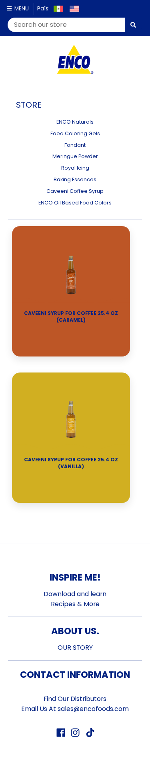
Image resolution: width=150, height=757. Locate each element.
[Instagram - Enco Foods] (75, 732)
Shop (71, 341)
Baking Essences (75, 179)
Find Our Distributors (75, 698)
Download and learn (75, 594)
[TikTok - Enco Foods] (89, 732)
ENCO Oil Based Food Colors (75, 202)
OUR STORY (75, 647)
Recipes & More (75, 604)
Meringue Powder (75, 156)
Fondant (75, 145)
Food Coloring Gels (75, 133)
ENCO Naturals (75, 121)
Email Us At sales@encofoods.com (75, 708)
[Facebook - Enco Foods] (61, 732)
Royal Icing (75, 167)
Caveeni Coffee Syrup (75, 191)
